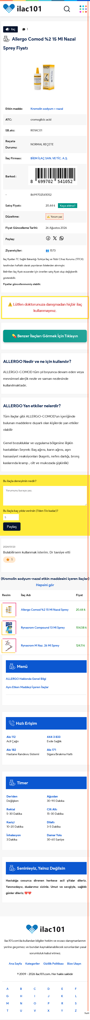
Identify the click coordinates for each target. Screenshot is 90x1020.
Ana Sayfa (15, 963)
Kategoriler (32, 963)
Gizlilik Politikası (53, 963)
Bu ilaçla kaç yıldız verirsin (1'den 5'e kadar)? (30, 511)
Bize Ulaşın (74, 963)
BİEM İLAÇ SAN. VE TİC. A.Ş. (49, 158)
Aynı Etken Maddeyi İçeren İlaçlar (27, 687)
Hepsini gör (45, 585)
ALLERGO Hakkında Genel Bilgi (26, 679)
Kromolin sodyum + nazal (47, 109)
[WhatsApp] (61, 239)
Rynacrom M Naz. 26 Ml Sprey (40, 645)
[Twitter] (55, 239)
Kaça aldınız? (67, 205)
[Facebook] (48, 239)
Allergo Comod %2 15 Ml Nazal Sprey (44, 610)
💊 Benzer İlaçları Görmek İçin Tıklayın (45, 336)
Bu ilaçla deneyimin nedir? (19, 481)
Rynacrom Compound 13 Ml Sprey (43, 627)
